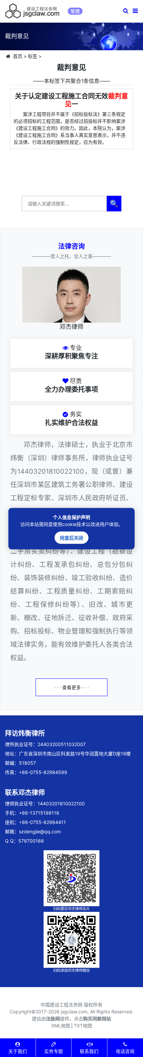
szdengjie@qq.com (40, 831)
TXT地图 (83, 1025)
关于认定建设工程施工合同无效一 (71, 100)
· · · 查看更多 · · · (71, 687)
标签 (32, 56)
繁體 (75, 11)
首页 (17, 56)
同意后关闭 (71, 537)
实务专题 (53, 1051)
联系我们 (89, 1051)
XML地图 (60, 1025)
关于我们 (17, 1051)
